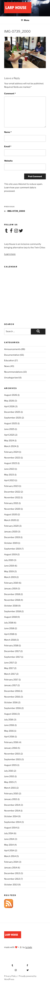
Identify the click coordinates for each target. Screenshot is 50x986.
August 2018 (10, 617)
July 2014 (8, 833)
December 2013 (12, 873)
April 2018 (9, 634)
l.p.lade (28, 947)
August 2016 (10, 714)
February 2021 (11, 503)
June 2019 (9, 566)
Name (8, 132)
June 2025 (9, 429)
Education (9, 360)
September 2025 (12, 417)
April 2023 (9, 480)
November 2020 (12, 509)
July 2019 (8, 560)
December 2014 (12, 805)
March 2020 (10, 520)
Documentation (12, 355)
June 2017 (9, 662)
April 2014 (9, 850)
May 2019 (9, 571)
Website (8, 161)
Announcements (12, 349)
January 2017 (10, 685)
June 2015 (9, 776)
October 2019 (11, 543)
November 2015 (12, 753)
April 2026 (9, 406)
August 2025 (10, 423)
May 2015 (9, 782)
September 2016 (12, 708)
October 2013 (11, 884)
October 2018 (11, 605)
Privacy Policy (10, 976)
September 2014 (12, 822)
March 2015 (10, 788)
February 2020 (11, 526)
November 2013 (12, 879)
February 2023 (11, 486)
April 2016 (9, 736)
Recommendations (13, 372)
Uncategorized (11, 377)
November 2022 (12, 497)
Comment (10, 93)
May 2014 (9, 845)
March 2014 (10, 856)
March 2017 (10, 674)
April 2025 (9, 435)
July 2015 (8, 771)
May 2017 (9, 668)
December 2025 (12, 412)
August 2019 (10, 554)
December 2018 (12, 594)
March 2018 (10, 640)
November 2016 (12, 697)
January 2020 (10, 531)
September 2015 (12, 759)
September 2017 (12, 657)
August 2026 (10, 395)
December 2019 (12, 537)
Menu (26, 20)
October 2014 (11, 816)
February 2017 (11, 679)
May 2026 (9, 400)
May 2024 (9, 440)
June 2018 (9, 628)
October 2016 (11, 702)
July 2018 (8, 622)
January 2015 (10, 799)
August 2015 (10, 765)
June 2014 (9, 839)
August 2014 (10, 827)
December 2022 (12, 492)
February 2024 (11, 452)
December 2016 (12, 691)
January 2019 (10, 588)
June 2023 (9, 469)
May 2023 (9, 474)
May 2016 (9, 731)
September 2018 (12, 611)
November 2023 (12, 457)
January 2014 (10, 867)
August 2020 (10, 514)
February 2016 (11, 742)
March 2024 (10, 446)
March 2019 (10, 577)
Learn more (10, 254)
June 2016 (9, 725)
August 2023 (10, 463)
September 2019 (12, 549)
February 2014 (11, 862)
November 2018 (12, 600)
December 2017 (12, 651)
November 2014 (12, 810)
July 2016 (8, 719)
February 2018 (11, 645)
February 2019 (11, 583)
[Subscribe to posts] (8, 907)
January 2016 (10, 748)
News (7, 366)
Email (7, 146)
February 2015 (11, 793)
